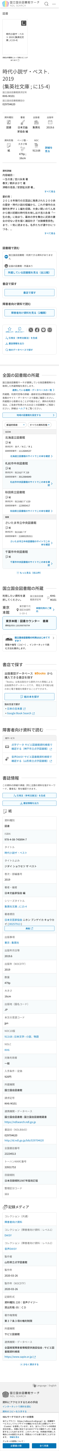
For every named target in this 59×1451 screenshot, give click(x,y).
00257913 (14, 924)
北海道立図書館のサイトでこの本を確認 (30, 456)
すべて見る (49, 191)
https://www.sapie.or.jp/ (19, 1356)
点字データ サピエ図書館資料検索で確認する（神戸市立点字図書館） (31, 747)
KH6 (7, 1050)
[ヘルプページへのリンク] (18, 59)
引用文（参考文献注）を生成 (23, 337)
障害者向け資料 (13, 1222)
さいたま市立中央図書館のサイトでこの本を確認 (30, 543)
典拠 (28, 928)
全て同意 (44, 1445)
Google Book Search (19, 713)
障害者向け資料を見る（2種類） (29, 313)
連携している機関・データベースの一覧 (32, 390)
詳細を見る (49, 149)
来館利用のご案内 (43, 609)
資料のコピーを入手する (15, 1411)
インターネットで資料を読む (17, 1406)
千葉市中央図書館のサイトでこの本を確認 (30, 563)
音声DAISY (11, 1249)
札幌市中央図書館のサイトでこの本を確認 (30, 483)
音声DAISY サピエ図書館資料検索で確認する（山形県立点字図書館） (31, 759)
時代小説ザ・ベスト (16, 853)
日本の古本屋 (15, 708)
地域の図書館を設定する (29, 415)
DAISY (8, 1235)
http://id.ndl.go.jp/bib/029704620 (24, 1140)
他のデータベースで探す (21, 349)
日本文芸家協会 (13, 920)
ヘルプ (21, 408)
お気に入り (10, 332)
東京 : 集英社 (12, 942)
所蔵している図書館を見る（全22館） (29, 272)
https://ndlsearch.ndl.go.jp (20, 1122)
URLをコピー (19, 332)
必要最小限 (16, 1445)
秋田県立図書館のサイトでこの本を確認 (30, 510)
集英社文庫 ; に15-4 (16, 906)
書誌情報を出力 (16, 343)
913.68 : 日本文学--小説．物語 (22, 1036)
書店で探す (29, 292)
